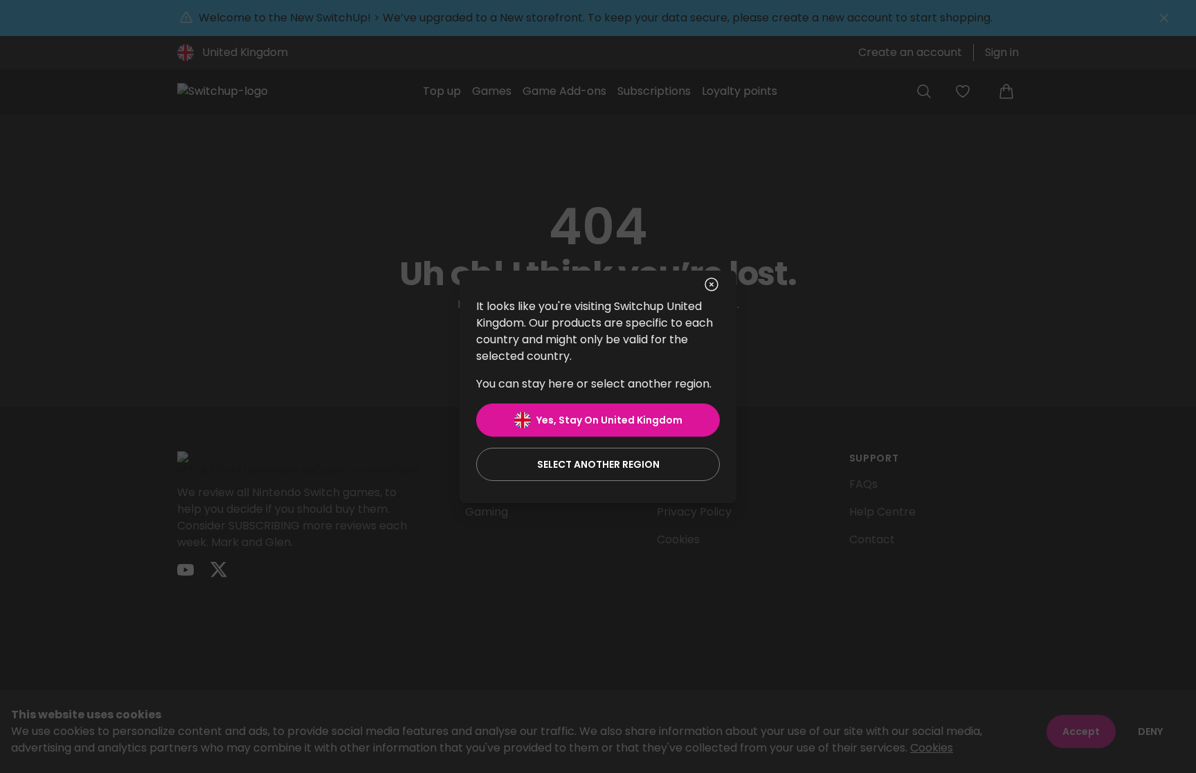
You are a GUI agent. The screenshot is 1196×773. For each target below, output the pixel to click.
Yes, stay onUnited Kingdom (609, 420)
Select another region (598, 464)
